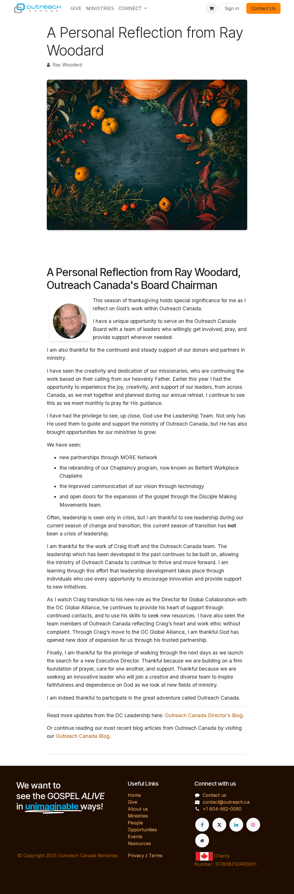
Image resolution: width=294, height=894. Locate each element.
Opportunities (142, 829)
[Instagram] (253, 825)
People (135, 823)
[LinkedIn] (236, 825)
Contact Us (263, 8)
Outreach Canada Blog (82, 736)
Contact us (214, 795)
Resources (139, 843)
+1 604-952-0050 (222, 809)
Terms (156, 855)
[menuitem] (76, 8)
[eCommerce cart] (211, 8)
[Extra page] (202, 840)
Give (132, 802)
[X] (219, 825)
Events (135, 836)
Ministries (138, 816)
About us (138, 809)
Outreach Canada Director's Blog (204, 715)
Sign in (232, 8)
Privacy (136, 855)
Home (134, 795)
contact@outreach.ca (226, 802)
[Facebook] (202, 825)
